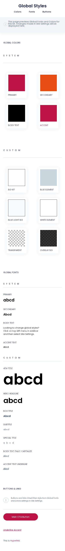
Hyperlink (15, 540)
